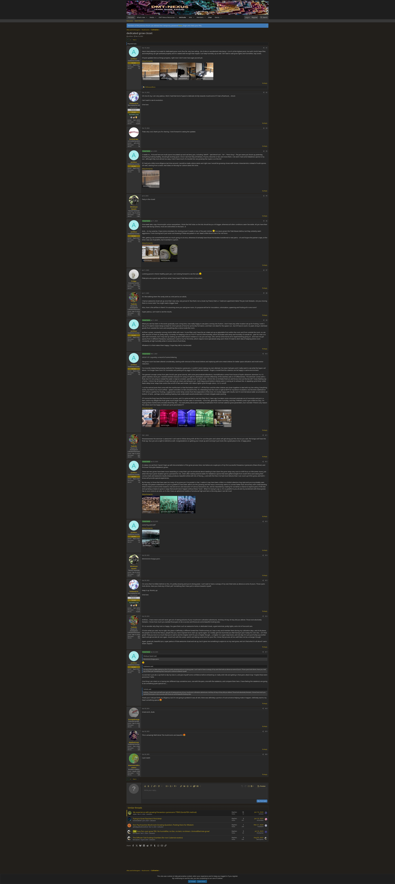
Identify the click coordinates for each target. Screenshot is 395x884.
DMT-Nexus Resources (167, 17)
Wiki (190, 17)
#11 (266, 435)
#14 (266, 555)
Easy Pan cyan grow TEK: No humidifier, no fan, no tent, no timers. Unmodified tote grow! (173, 831)
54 (139, 146)
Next (134, 40)
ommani (261, 814)
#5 (266, 196)
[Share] (263, 48)
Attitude (182, 17)
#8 (266, 293)
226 (139, 775)
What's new (141, 17)
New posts (130, 21)
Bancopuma (136, 833)
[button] (146, 17)
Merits (217, 17)
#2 (266, 92)
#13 (266, 521)
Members (200, 17)
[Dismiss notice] (266, 26)
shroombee (260, 820)
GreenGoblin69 (137, 820)
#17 (266, 652)
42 (139, 68)
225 (139, 750)
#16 (266, 616)
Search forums (139, 21)
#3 (266, 128)
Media (152, 17)
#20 (266, 754)
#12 (266, 461)
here (180, 26)
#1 (266, 48)
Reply (265, 83)
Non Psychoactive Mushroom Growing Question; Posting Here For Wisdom (163, 825)
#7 (266, 270)
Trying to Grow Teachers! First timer (147, 818)
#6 (266, 221)
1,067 (138, 216)
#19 (266, 731)
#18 (266, 708)
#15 (266, 580)
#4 (266, 151)
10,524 (138, 123)
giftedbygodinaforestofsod (140, 827)
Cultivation (149, 814)
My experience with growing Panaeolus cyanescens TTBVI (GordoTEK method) (164, 812)
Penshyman (260, 833)
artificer (130, 36)
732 (139, 315)
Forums (131, 17)
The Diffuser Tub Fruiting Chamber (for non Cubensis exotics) (158, 837)
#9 (266, 320)
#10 (266, 354)
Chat (210, 17)
